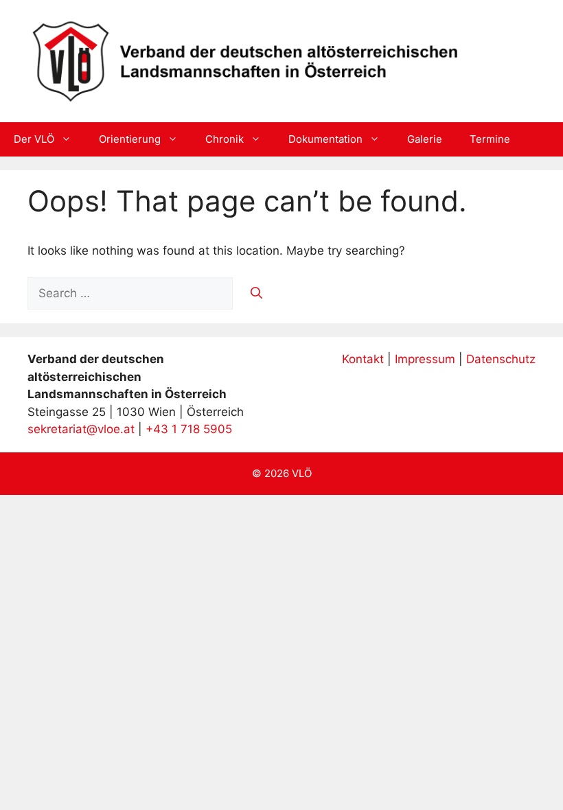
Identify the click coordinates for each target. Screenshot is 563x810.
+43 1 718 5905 (189, 429)
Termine (490, 139)
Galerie (424, 139)
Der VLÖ (34, 139)
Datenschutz (501, 359)
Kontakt (363, 359)
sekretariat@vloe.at (81, 429)
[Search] (256, 293)
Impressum (425, 359)
